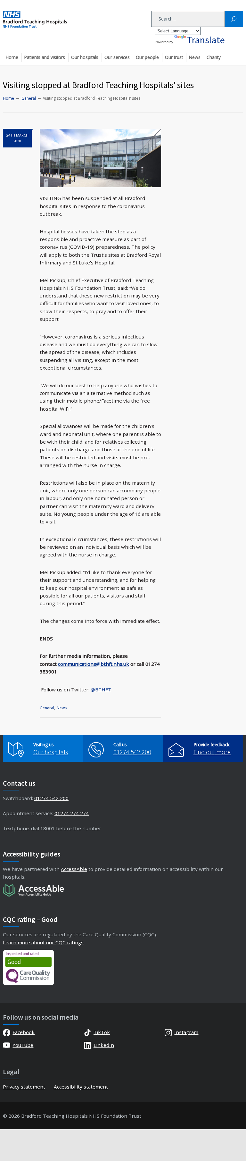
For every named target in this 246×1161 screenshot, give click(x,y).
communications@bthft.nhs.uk (93, 664)
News (195, 57)
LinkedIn (104, 1045)
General (47, 708)
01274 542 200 (132, 752)
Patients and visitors (44, 57)
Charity (214, 57)
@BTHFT (101, 689)
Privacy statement (24, 1086)
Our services (117, 57)
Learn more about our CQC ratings (43, 942)
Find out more (212, 752)
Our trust (174, 57)
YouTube (22, 1045)
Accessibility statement (81, 1086)
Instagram (186, 1032)
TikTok (102, 1032)
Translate (206, 40)
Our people (147, 57)
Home (12, 57)
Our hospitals (84, 57)
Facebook (23, 1032)
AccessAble (74, 869)
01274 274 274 (71, 813)
